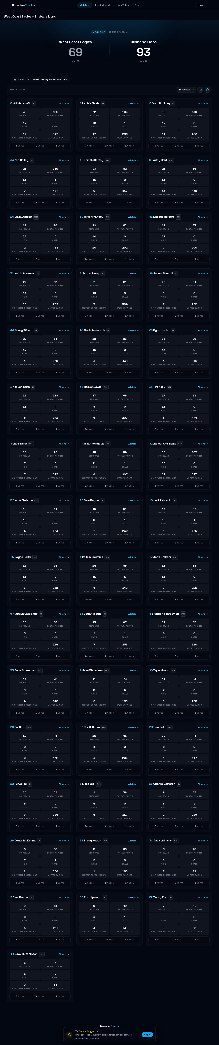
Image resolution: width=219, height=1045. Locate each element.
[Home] (14, 79)
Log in (201, 5)
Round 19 (24, 79)
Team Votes (122, 5)
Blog (137, 5)
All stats (62, 103)
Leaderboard (102, 5)
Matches (84, 5)
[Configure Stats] (207, 90)
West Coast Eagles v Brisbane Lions (50, 79)
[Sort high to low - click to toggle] (200, 90)
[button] (20, 145)
